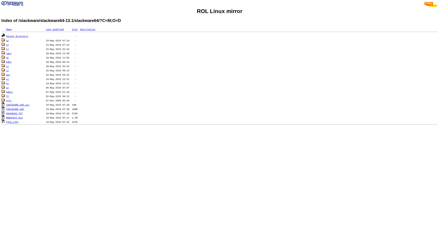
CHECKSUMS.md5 (15, 109)
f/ (7, 96)
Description (87, 29)
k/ (7, 83)
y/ (7, 70)
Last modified (55, 29)
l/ (7, 49)
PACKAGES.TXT (14, 113)
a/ (7, 40)
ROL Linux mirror (219, 11)
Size (75, 29)
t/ (7, 66)
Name (9, 29)
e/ (7, 87)
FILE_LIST (12, 122)
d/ (7, 57)
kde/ (9, 62)
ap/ (8, 75)
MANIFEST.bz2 (14, 117)
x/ (7, 79)
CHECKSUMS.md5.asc (17, 105)
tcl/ (9, 100)
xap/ (9, 53)
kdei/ (9, 92)
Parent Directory (17, 36)
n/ (7, 45)
